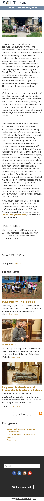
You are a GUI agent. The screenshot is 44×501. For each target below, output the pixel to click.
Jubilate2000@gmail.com (14, 214)
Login (34, 499)
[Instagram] (25, 473)
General (17, 263)
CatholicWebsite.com (23, 499)
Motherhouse (13, 431)
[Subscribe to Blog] (40, 413)
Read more (13, 314)
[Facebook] (14, 473)
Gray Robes (12, 440)
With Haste (9, 344)
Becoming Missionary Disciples (21, 429)
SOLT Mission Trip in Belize (18, 301)
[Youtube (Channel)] (30, 473)
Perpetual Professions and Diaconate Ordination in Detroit (22, 389)
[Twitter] (19, 473)
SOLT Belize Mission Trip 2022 (21, 434)
